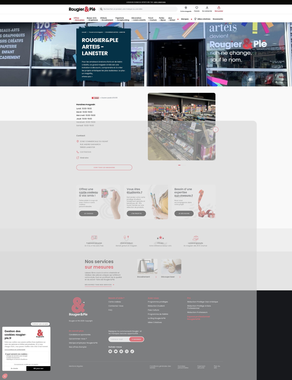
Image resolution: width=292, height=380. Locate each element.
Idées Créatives (155, 322)
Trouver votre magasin (96, 32)
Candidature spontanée (80, 335)
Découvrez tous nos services (98, 285)
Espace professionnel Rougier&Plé (198, 318)
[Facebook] (110, 351)
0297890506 (85, 152)
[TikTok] (132, 351)
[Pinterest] (121, 351)
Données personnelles (183, 367)
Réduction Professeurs (197, 312)
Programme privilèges (158, 302)
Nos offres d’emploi (77, 347)
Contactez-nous (115, 306)
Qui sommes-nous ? (78, 339)
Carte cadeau (114, 302)
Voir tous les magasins (104, 167)
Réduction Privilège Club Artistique (202, 302)
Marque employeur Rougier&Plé (83, 343)
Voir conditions (160, 2)
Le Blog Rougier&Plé (156, 318)
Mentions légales (76, 366)
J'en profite (136, 213)
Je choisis (88, 213)
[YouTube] (116, 351)
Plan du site (217, 367)
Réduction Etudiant (156, 306)
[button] (207, 9)
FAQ (110, 310)
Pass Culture (153, 310)
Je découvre (184, 213)
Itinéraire (84, 157)
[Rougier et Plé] (78, 306)
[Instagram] (127, 351)
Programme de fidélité (158, 314)
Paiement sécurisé (201, 367)
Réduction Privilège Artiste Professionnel (199, 307)
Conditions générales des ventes (160, 367)
